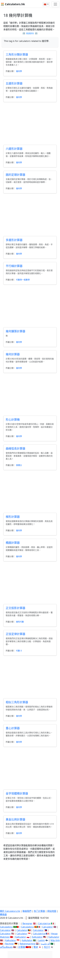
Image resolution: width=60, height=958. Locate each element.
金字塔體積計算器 (17, 793)
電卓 (35, 947)
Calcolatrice (44, 923)
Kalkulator (20, 936)
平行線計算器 (14, 266)
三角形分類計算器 (17, 54)
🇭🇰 (45, 4)
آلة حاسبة (45, 943)
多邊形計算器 (14, 240)
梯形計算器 (13, 517)
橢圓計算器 (13, 543)
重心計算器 (13, 728)
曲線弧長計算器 (15, 448)
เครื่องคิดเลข (6, 947)
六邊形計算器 (14, 149)
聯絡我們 (26, 911)
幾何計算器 (13, 354)
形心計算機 (13, 420)
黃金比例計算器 (15, 819)
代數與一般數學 (23, 279)
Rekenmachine (27, 943)
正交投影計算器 (15, 608)
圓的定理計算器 (15, 175)
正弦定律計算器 (15, 634)
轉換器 (3, 914)
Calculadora (6, 926)
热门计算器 (39, 911)
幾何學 (19, 71)
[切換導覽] (55, 4)
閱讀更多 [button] (30, 33)
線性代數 (20, 621)
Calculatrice (39, 933)
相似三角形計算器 (17, 702)
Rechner (9, 943)
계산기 (47, 947)
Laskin (41, 940)
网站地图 (51, 911)
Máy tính (55, 940)
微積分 (19, 465)
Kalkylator (27, 940)
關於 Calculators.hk (10, 911)
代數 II (19, 650)
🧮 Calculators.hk (13, 4)
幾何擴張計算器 (15, 331)
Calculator (47, 926)
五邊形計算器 (14, 83)
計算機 (21, 947)
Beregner (27, 923)
